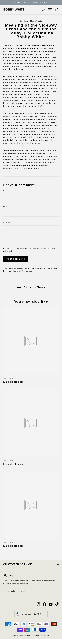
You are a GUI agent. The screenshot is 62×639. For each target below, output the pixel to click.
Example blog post (13, 381)
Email (5, 206)
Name (5, 191)
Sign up (8, 575)
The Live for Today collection (19, 150)
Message (6, 222)
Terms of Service (20, 271)
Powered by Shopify (41, 635)
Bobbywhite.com (26, 165)
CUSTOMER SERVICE (17, 564)
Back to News (33, 287)
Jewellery (24, 21)
